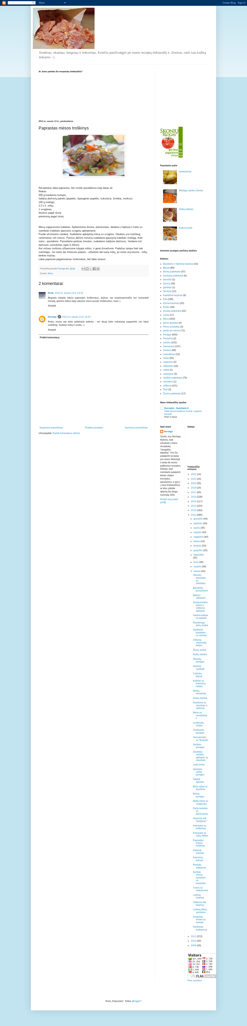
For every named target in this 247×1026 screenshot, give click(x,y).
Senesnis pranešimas (136, 427)
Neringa (52, 317)
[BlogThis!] (87, 269)
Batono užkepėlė (199, 596)
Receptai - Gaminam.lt (176, 408)
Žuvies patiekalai (172, 393)
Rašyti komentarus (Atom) (66, 433)
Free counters (194, 980)
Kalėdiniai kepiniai (173, 295)
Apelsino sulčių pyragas (198, 772)
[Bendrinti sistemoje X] (91, 269)
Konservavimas (171, 303)
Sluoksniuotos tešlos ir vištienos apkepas (200, 606)
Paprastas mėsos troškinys (199, 843)
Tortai (166, 358)
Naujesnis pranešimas (51, 427)
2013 (194, 510)
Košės (166, 307)
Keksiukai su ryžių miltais (200, 834)
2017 (194, 492)
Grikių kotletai (186, 209)
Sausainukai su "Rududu (200, 738)
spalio (197, 527)
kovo (196, 562)
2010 (194, 941)
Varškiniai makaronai (200, 928)
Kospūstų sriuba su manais (199, 919)
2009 (194, 945)
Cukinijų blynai (197, 675)
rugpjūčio (199, 537)
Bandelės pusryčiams (200, 589)
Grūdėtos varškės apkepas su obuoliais (200, 756)
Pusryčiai (168, 338)
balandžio (199, 554)
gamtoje (167, 287)
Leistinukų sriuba (198, 724)
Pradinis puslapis (94, 427)
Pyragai (167, 334)
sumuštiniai (169, 354)
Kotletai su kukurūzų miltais (199, 683)
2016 (194, 496)
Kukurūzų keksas (198, 858)
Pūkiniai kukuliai (198, 851)
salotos (167, 342)
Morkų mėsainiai (199, 692)
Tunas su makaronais (200, 889)
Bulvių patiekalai (171, 271)
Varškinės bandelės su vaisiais (200, 632)
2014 (194, 506)
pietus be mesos (171, 330)
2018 (194, 487)
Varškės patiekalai (172, 377)
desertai (167, 279)
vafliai (166, 370)
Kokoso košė (185, 228)
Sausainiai (168, 346)
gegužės (198, 550)
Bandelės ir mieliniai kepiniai (178, 264)
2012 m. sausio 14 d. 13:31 (69, 293)
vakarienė (168, 374)
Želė (165, 389)
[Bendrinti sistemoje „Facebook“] (94, 269)
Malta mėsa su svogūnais (200, 802)
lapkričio (198, 523)
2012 (194, 515)
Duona (166, 283)
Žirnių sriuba (199, 650)
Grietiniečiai (185, 171)
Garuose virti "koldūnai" (199, 819)
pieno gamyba (170, 323)
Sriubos (167, 350)
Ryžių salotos (200, 654)
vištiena (167, 385)
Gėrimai (167, 291)
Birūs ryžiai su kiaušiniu (200, 788)
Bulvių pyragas (198, 795)
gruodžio (198, 518)
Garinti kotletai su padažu (200, 616)
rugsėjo (198, 532)
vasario (198, 566)
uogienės (168, 362)
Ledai (166, 315)
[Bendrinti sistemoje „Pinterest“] (98, 269)
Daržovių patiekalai (173, 275)
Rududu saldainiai (199, 866)
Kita (165, 299)
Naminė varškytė (199, 667)
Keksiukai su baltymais (199, 827)
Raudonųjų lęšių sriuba (200, 624)
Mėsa (50, 273)
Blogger (136, 1001)
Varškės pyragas (198, 746)
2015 (194, 501)
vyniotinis (168, 381)
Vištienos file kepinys (199, 903)
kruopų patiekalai (172, 311)
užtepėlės (168, 366)
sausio (197, 571)
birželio (198, 545)
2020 (194, 483)
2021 (194, 479)
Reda (51, 293)
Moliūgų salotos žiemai (191, 190)
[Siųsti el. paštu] (83, 269)
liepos (197, 541)
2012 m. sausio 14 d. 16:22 (76, 317)
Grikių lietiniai (200, 698)
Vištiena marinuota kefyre (199, 643)
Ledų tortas (199, 764)
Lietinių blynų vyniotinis (200, 910)
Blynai (166, 267)
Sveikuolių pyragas (198, 731)
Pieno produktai (171, 326)
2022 (194, 474)
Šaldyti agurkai (198, 780)
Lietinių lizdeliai (198, 896)
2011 (194, 936)
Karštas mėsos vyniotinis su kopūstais (199, 878)
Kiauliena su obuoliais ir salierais (200, 705)
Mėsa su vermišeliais (200, 715)
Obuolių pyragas (198, 660)
